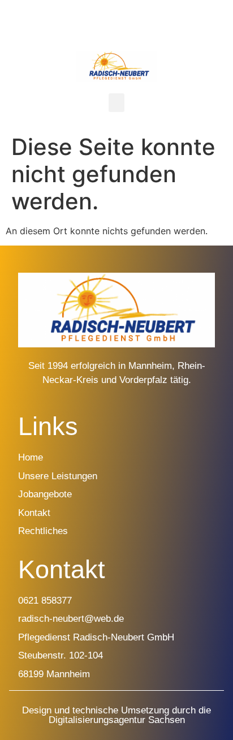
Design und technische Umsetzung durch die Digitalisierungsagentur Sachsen (116, 715)
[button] (116, 102)
